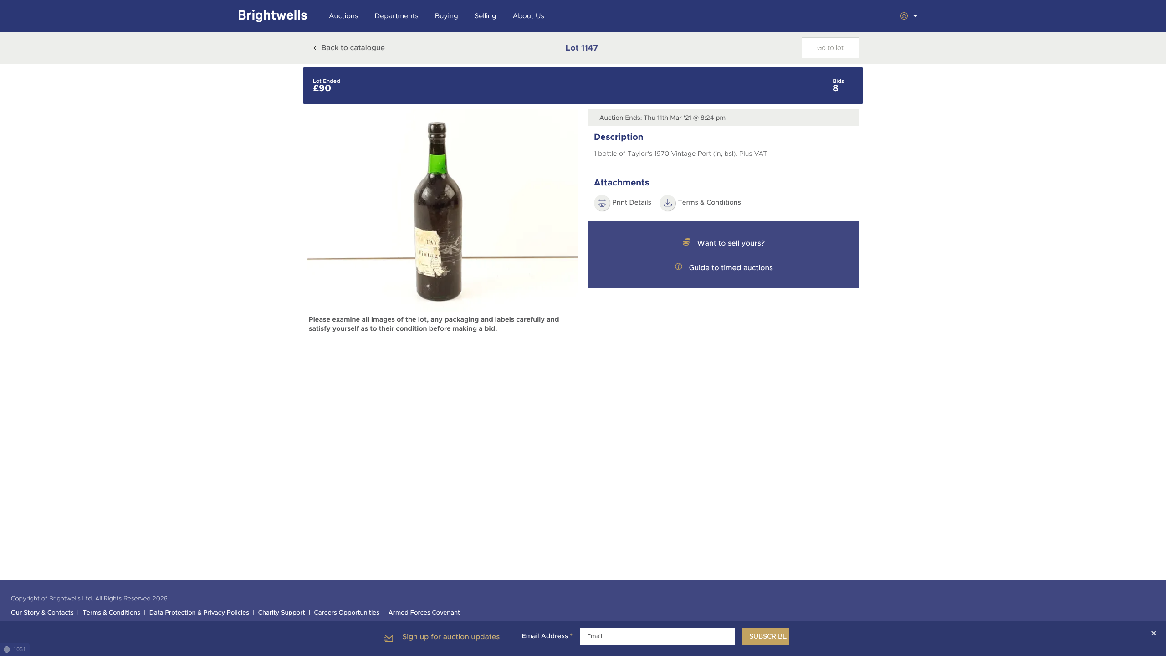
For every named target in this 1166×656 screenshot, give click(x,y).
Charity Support (281, 613)
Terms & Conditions (111, 613)
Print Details (631, 203)
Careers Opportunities (346, 613)
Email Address (547, 636)
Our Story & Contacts (42, 613)
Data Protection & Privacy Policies (199, 613)
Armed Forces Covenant (424, 613)
